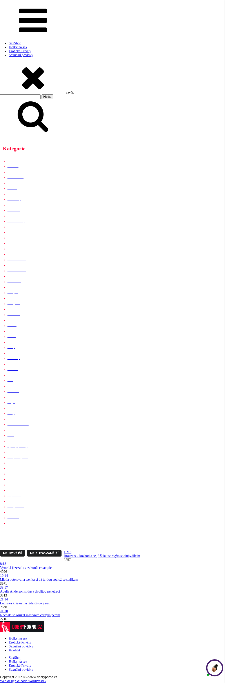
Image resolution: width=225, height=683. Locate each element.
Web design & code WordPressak (23, 681)
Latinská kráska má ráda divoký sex (25, 603)
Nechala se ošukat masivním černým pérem (30, 615)
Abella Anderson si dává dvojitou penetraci (30, 591)
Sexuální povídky (21, 55)
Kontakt (14, 650)
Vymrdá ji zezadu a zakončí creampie (26, 567)
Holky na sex (18, 47)
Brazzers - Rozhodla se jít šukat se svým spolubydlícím (102, 556)
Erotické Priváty (20, 51)
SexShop (15, 43)
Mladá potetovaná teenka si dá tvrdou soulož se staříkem (39, 579)
